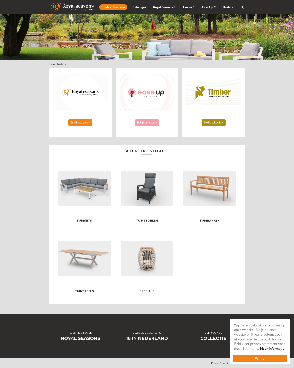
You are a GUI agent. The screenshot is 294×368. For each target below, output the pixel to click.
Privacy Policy (218, 363)
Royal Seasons (80, 338)
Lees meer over (80, 332)
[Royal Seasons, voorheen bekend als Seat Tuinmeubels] (72, 7)
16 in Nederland (147, 338)
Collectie (213, 338)
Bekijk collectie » (80, 122)
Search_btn (242, 7)
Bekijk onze (213, 332)
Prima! (260, 358)
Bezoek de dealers (147, 332)
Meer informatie (272, 348)
